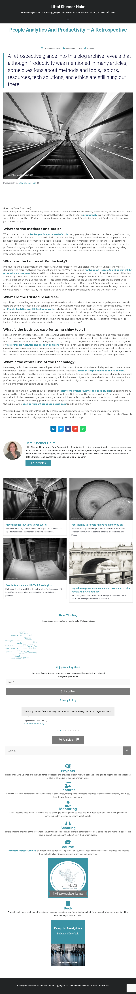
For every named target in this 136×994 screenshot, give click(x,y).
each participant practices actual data (44, 404)
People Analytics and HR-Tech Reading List (29, 585)
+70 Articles (38, 463)
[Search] (127, 750)
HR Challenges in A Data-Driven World (25, 524)
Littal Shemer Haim (28, 183)
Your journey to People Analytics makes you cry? (97, 524)
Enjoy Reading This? (68, 667)
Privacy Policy (68, 700)
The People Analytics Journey (21, 850)
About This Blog (68, 615)
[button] (68, 18)
